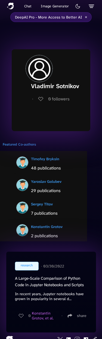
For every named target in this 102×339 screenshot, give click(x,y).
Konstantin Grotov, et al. (43, 315)
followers (59, 99)
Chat (28, 6)
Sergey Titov (42, 204)
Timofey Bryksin (45, 158)
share (81, 315)
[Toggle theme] (77, 6)
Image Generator (55, 6)
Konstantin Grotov (47, 226)
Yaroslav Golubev (46, 181)
